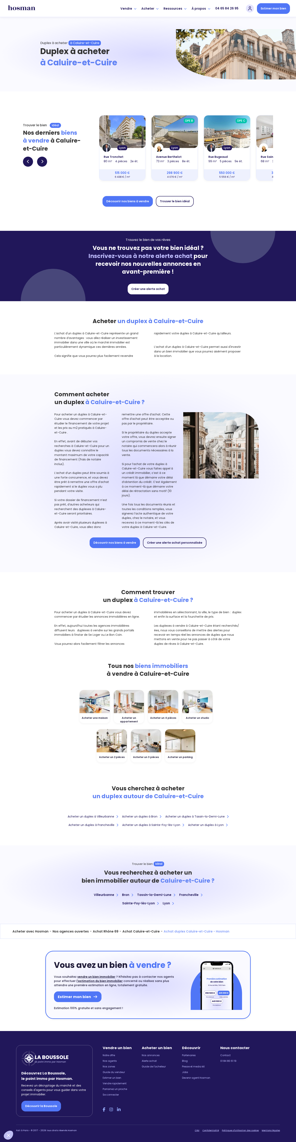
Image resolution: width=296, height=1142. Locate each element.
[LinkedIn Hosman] (119, 1110)
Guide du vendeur (114, 1072)
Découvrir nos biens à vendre (127, 201)
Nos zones (109, 1066)
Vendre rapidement (114, 1083)
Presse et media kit (193, 1066)
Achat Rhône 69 (105, 931)
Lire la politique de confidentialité (28, 1108)
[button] (8, 1135)
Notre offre (109, 1055)
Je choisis (46, 1122)
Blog (185, 1061)
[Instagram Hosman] (111, 1110)
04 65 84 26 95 (226, 8)
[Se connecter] (250, 8)
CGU (197, 1130)
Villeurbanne (104, 895)
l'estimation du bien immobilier (100, 981)
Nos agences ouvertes (71, 931)
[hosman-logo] (21, 8)
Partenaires (189, 1055)
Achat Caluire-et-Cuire (141, 931)
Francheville (189, 895)
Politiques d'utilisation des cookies (240, 1130)
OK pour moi (74, 1122)
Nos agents (110, 1061)
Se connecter (111, 1094)
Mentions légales (271, 1130)
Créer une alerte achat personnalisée (174, 543)
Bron (125, 895)
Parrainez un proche (115, 1089)
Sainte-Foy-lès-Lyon (138, 903)
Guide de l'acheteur (154, 1066)
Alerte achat (149, 1061)
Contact (225, 1055)
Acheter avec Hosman (30, 931)
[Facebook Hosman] (104, 1110)
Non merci (18, 1122)
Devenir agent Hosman (196, 1077)
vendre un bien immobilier (96, 977)
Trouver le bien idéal (175, 201)
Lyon (166, 903)
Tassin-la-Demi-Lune (154, 895)
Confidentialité (210, 1130)
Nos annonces (151, 1055)
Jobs (185, 1072)
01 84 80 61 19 (228, 1061)
